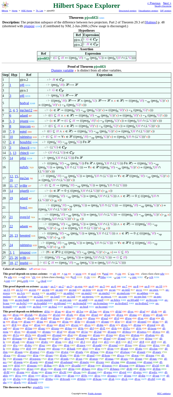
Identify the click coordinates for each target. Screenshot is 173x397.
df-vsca (22, 355)
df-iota (55, 328)
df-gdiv (153, 372)
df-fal (118, 311)
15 (16, 176)
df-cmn (115, 362)
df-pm (96, 335)
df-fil (129, 368)
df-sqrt (124, 348)
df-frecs (126, 331)
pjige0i (24, 191)
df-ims (127, 375)
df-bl (17, 365)
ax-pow (86, 289)
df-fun (68, 328)
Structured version (128, 10)
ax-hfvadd (133, 299)
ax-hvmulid (79, 303)
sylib (23, 257)
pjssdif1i (38, 387)
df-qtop (93, 358)
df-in (68, 318)
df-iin (65, 321)
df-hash (71, 348)
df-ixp (109, 335)
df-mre (138, 358)
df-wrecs (141, 331)
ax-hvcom (151, 299)
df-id (128, 321)
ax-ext (32, 289)
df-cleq (43, 314)
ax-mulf (99, 299)
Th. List (39, 10)
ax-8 (135, 286)
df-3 (82, 341)
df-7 (130, 341)
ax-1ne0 (55, 296)
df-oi (67, 338)
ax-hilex (115, 299)
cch (151, 277)
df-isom (152, 328)
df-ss (79, 318)
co (63, 277)
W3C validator (164, 393)
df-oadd (41, 335)
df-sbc (17, 318)
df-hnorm (33, 379)
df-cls (16, 368)
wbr (162, 273)
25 (11, 257)
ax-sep (59, 289)
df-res (124, 325)
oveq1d (25, 217)
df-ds (77, 355)
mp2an (24, 178)
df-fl (28, 348)
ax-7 (124, 286)
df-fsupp (17, 338)
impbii (24, 263)
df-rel (62, 325)
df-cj (85, 348)
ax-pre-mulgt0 (44, 299)
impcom (25, 126)
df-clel (56, 314)
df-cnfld (76, 365)
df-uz (42, 345)
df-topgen (35, 358)
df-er (70, 335)
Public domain (95, 393)
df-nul (104, 318)
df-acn (93, 338)
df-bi (47, 311)
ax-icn (35, 293)
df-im (110, 348)
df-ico (142, 345)
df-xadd (97, 345)
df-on (16, 328)
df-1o (16, 335)
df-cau (77, 372)
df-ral (107, 314)
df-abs (138, 348)
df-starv (157, 352)
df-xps (124, 358)
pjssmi (24, 121)
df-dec (28, 345)
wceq (78, 273)
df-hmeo (114, 368)
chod (43, 280)
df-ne (82, 314)
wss (132, 273)
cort (7, 280)
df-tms (48, 372)
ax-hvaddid (40, 303)
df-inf (55, 338)
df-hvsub (65, 379)
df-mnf (121, 338)
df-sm (71, 375)
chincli (24, 153)
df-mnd (49, 362)
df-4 (94, 341)
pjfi (22, 85)
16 (11, 180)
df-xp (50, 325)
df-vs (97, 375)
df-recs (156, 331)
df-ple (63, 355)
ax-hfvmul (60, 303)
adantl (24, 115)
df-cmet (92, 372)
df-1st (84, 331)
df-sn (140, 318)
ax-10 (159, 286)
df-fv (139, 328)
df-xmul (113, 345)
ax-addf (83, 299)
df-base (94, 352)
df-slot (64, 352)
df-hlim (81, 379)
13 (14, 153)
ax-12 (19, 289)
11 (11, 185)
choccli (24, 147)
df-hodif (32, 382)
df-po (156, 321)
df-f (92, 328)
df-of (59, 331)
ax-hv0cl (21, 303)
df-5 (106, 341)
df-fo (114, 328)
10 (11, 137)
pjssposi (29, 26)
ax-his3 (68, 306)
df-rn (112, 325)
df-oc (138, 379)
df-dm (100, 325)
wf (23, 277)
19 (11, 198)
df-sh (111, 379)
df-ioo (128, 345)
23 (16, 235)
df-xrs (79, 358)
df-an (58, 311)
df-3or (79, 311)
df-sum (19, 352)
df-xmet (147, 362)
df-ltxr (148, 338)
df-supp (112, 331)
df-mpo (46, 331)
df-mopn (32, 365)
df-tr (117, 321)
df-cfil (62, 372)
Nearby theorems (163, 6)
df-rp (66, 345)
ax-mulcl (86, 293)
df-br (77, 321)
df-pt (50, 358)
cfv (34, 277)
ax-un (112, 289)
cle (88, 277)
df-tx (100, 368)
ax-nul (72, 289)
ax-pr (100, 289)
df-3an (93, 311)
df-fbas (48, 365)
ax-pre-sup (65, 299)
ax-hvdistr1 (121, 303)
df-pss (91, 318)
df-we (37, 325)
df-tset (49, 355)
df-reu (146, 314)
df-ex (131, 311)
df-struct (34, 352)
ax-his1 (37, 306)
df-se (25, 325)
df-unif (91, 355)
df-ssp (156, 375)
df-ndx (79, 352)
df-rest (135, 355)
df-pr (152, 318)
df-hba (49, 379)
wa (65, 273)
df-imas (109, 358)
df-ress (109, 352)
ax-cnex (153, 289)
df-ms (34, 372)
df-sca (7, 355)
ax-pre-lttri (140, 296)
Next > (167, 3)
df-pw (128, 318)
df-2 (71, 341)
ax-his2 (53, 306)
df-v (6, 318)
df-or (68, 311)
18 (11, 263)
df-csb (30, 318)
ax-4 (91, 286)
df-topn (150, 355)
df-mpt (105, 321)
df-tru (106, 311)
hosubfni (25, 142)
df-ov (17, 331)
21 (11, 217)
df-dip (141, 375)
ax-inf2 (126, 289)
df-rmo (133, 314)
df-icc (156, 345)
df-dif (44, 318)
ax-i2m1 (38, 296)
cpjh (25, 280)
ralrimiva (26, 137)
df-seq (41, 348)
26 (16, 257)
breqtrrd (25, 235)
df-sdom (150, 335)
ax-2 (61, 286)
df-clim (153, 348)
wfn (10, 277)
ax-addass (142, 293)
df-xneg (81, 345)
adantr (24, 226)
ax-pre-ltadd (22, 299)
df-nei (30, 368)
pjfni (23, 158)
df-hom (106, 355)
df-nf (142, 311)
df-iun (52, 321)
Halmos (151, 22)
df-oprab (31, 331)
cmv (134, 277)
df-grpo (108, 372)
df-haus (86, 368)
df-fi (30, 338)
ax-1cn (21, 293)
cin (119, 273)
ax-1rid (71, 296)
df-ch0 (151, 379)
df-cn (44, 368)
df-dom (135, 335)
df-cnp (57, 368)
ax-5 (102, 286)
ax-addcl (51, 293)
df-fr (14, 325)
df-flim (157, 368)
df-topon (107, 365)
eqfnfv (24, 167)
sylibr (23, 185)
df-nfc (69, 314)
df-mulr (141, 352)
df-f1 (102, 328)
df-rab (159, 314)
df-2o (28, 335)
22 (11, 226)
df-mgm (18, 362)
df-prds (65, 358)
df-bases (140, 365)
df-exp (56, 348)
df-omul (56, 335)
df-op (14, 321)
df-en (122, 335)
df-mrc (153, 358)
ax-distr (22, 296)
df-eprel (142, 321)
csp (118, 277)
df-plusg (125, 352)
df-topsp (123, 365)
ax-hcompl (101, 306)
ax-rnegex (88, 296)
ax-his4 (84, 306)
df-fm (142, 368)
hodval (24, 103)
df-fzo (15, 348)
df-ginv (137, 372)
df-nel (94, 314)
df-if (116, 318)
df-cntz (100, 362)
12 (11, 176)
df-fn (81, 328)
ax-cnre (123, 296)
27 (16, 263)
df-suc (41, 328)
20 (11, 235)
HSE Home (26, 10)
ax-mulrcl (104, 293)
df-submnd (66, 362)
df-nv (31, 375)
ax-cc (139, 289)
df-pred (151, 325)
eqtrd (23, 131)
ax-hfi (22, 306)
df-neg (30, 341)
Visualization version (148, 10)
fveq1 (23, 207)
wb (54, 273)
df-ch (124, 379)
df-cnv (74, 325)
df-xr (135, 338)
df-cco (120, 355)
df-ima (137, 325)
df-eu (16, 314)
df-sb (154, 311)
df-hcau (97, 379)
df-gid (122, 372)
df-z (15, 345)
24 (11, 245)
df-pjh (17, 382)
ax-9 (147, 286)
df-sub (15, 341)
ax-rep (45, 289)
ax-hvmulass (100, 303)
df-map (83, 335)
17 (16, 185)
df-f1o (126, 328)
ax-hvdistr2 (141, 303)
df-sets (50, 352)
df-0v (84, 375)
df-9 (153, 341)
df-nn (58, 341)
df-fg (61, 365)
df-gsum (17, 358)
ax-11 (7, 289)
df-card (80, 338)
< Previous (154, 3)
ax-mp (44, 286)
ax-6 (113, 286)
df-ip (35, 355)
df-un (56, 318)
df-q (54, 345)
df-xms (20, 372)
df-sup (42, 338)
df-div (44, 341)
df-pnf (107, 338)
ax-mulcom (123, 293)
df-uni (27, 321)
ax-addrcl (69, 293)
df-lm (71, 368)
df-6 (118, 341)
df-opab (90, 321)
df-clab (29, 314)
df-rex (119, 314)
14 (11, 158)
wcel (93, 273)
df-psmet (131, 362)
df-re (97, 348)
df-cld (155, 365)
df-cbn (16, 379)
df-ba (58, 375)
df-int (40, 321)
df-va (44, 375)
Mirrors (5, 10)
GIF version (165, 10)
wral (106, 273)
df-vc (18, 375)
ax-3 (69, 286)
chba (103, 277)
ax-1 (53, 286)
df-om (71, 331)
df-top (91, 365)
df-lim (28, 328)
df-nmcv (112, 375)
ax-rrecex (106, 296)
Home (15, 10)
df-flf (6, 372)
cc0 (74, 277)
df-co (88, 325)
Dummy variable (62, 70)
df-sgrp (34, 362)
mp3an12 (26, 110)
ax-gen (78, 286)
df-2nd (97, 331)
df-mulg (84, 362)
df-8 (141, 341)
